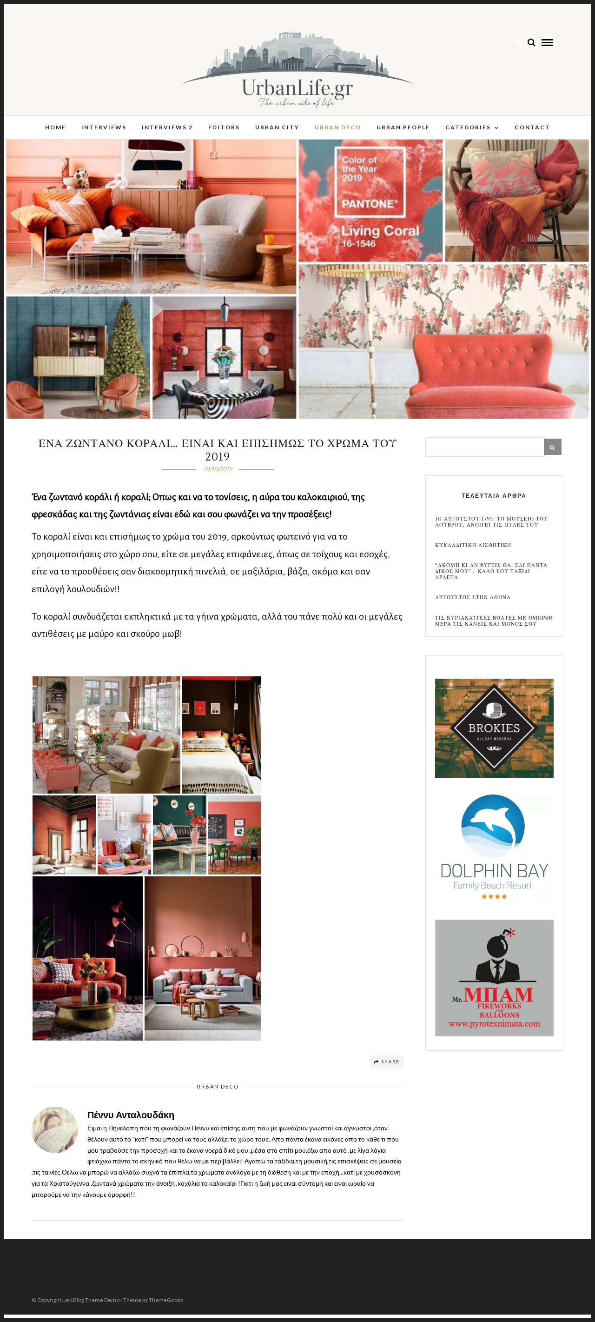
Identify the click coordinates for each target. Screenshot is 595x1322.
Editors (224, 127)
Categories (468, 127)
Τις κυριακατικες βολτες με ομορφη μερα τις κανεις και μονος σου (494, 621)
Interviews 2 (167, 127)
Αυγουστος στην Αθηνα (473, 597)
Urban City (277, 127)
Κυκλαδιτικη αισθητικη (473, 545)
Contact (532, 127)
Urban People (403, 127)
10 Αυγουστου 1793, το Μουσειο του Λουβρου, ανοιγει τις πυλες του (491, 522)
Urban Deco (338, 127)
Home (55, 127)
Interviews (103, 127)
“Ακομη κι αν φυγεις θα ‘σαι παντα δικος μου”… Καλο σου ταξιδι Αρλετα (491, 571)
